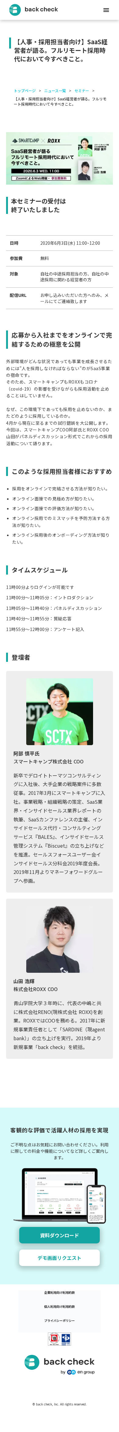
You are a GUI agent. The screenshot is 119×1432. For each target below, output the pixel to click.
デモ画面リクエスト (59, 1257)
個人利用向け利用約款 (59, 1306)
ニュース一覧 (55, 90)
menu (106, 10)
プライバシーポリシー (59, 1320)
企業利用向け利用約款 (59, 1292)
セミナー (81, 90)
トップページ (25, 90)
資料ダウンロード (59, 1235)
